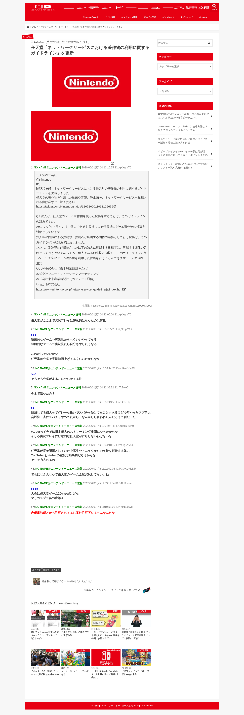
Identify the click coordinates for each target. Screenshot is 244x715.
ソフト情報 (110, 17)
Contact (203, 17)
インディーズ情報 (129, 17)
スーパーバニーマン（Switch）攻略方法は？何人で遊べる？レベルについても (182, 128)
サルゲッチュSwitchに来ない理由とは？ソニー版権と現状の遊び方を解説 (182, 141)
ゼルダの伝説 (150, 17)
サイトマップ (187, 17)
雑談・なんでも (53, 570)
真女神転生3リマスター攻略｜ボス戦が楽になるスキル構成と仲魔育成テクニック (183, 116)
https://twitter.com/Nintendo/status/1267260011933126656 (74, 206)
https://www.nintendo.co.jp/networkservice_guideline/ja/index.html (79, 289)
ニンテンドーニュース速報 (120, 705)
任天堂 (38, 570)
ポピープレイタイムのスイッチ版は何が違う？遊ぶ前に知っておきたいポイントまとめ (183, 153)
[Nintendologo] (72, 163)
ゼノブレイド (168, 17)
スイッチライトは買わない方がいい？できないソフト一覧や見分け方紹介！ (183, 166)
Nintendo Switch (90, 17)
